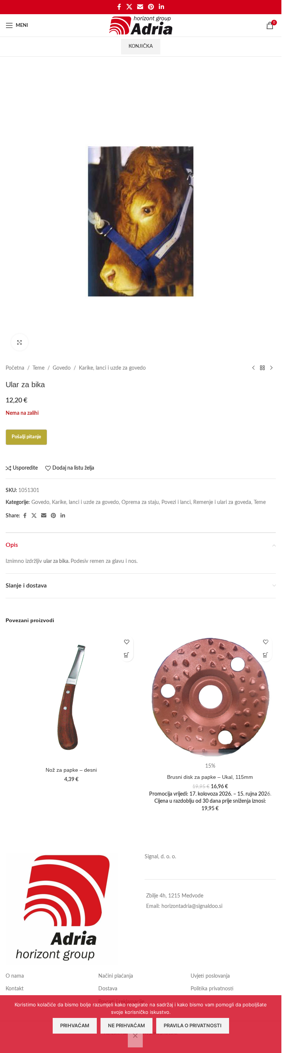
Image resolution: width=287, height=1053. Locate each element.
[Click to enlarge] (19, 342)
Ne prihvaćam (126, 1025)
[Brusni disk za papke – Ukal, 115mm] (210, 697)
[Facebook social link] (119, 7)
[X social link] (129, 7)
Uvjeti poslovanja (210, 976)
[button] (126, 655)
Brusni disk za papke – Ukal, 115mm (210, 777)
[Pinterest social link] (151, 7)
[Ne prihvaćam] (135, 1039)
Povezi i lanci (176, 502)
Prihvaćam (74, 1025)
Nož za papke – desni (71, 770)
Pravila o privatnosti (193, 1025)
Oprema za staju (140, 502)
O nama (15, 976)
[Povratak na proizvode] (262, 368)
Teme (38, 368)
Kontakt (15, 988)
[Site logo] (140, 25)
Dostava (107, 988)
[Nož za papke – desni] (71, 697)
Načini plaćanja (115, 976)
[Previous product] (253, 368)
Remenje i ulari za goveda (222, 502)
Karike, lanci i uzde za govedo (112, 368)
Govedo (62, 368)
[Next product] (271, 368)
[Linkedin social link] (162, 7)
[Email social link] (140, 7)
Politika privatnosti (212, 988)
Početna (15, 368)
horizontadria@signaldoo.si (191, 906)
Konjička (141, 46)
